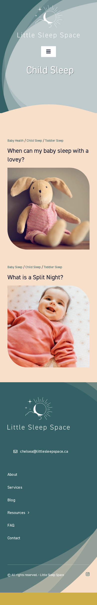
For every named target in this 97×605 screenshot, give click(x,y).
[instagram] (88, 574)
